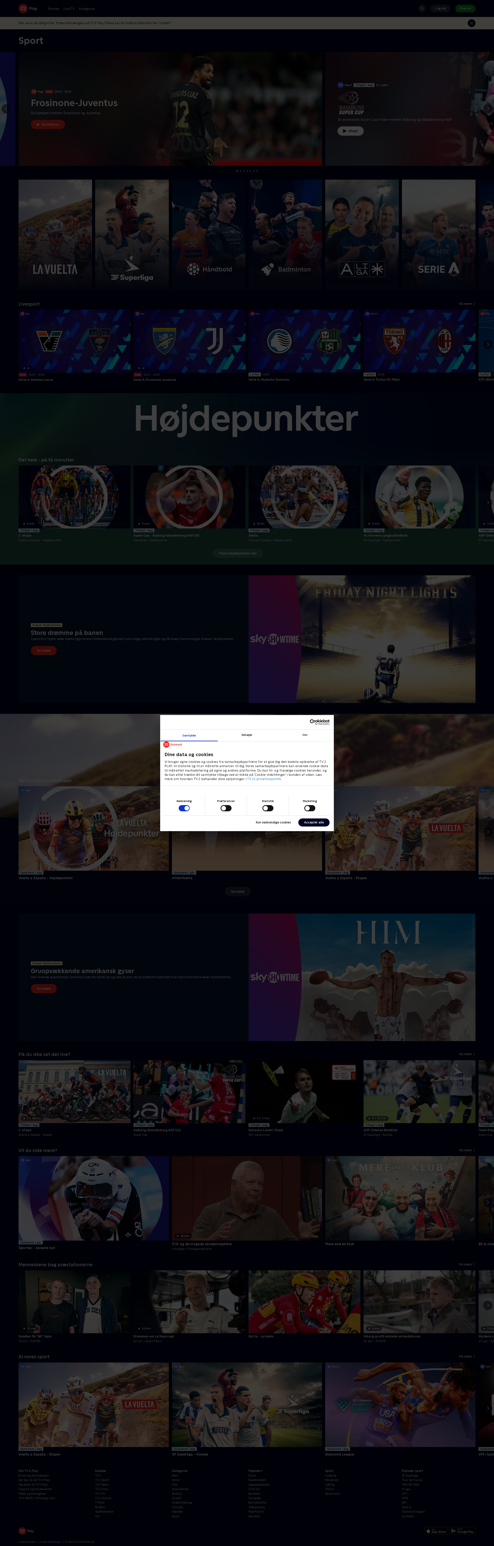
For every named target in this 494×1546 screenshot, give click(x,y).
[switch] (226, 808)
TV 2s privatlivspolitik (264, 779)
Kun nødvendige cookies (273, 822)
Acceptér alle (314, 822)
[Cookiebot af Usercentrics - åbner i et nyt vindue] (313, 722)
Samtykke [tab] (189, 735)
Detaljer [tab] (247, 734)
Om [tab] (304, 734)
